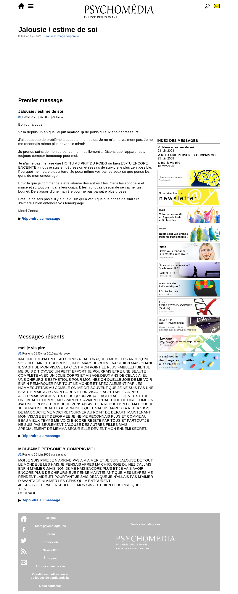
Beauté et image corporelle (61, 36)
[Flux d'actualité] (24, 553)
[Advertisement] (86, 67)
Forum (50, 534)
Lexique (50, 518)
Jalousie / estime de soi (176, 147)
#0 (20, 117)
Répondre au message (41, 219)
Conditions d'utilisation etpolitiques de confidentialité (50, 576)
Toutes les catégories (145, 524)
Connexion (50, 542)
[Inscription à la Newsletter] (215, 8)
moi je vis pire (169, 162)
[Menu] (32, 8)
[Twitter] (24, 542)
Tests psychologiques (50, 526)
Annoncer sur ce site (50, 566)
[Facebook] (24, 531)
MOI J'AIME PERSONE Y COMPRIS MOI (187, 155)
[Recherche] (205, 8)
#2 (20, 353)
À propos (50, 558)
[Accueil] (22, 8)
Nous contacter (50, 585)
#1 (20, 454)
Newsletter (50, 550)
